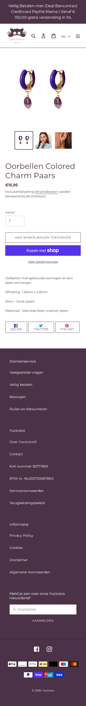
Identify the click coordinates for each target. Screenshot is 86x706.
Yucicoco (48, 690)
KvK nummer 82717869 (29, 466)
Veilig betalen (21, 384)
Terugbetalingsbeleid (27, 503)
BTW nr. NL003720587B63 (32, 478)
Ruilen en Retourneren (28, 409)
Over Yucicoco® (23, 442)
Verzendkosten (46, 192)
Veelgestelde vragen (26, 372)
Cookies (16, 548)
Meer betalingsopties (43, 261)
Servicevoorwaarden (27, 491)
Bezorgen (18, 397)
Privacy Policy (21, 535)
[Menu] (78, 35)
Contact (16, 454)
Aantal (10, 212)
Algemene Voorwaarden (30, 572)
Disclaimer (19, 560)
